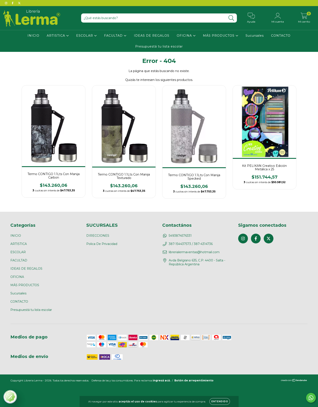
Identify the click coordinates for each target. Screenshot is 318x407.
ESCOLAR (85, 36)
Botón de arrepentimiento (194, 380)
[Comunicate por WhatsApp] (311, 398)
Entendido (219, 401)
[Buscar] (231, 18)
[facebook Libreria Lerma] (13, 3)
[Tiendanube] (294, 380)
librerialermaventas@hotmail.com (194, 252)
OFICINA (185, 36)
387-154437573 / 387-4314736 (191, 244)
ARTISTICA (56, 36)
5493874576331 (180, 236)
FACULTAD (114, 36)
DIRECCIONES (97, 236)
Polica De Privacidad (101, 244)
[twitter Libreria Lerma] (19, 3)
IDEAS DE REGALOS (151, 36)
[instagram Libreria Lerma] (6, 3)
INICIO (33, 36)
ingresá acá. (161, 380)
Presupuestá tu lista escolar (159, 46)
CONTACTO (281, 36)
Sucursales (255, 36)
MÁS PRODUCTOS (219, 36)
